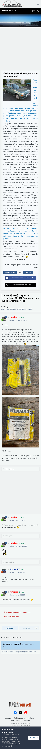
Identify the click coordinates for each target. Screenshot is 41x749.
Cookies (27, 720)
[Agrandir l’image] (20, 370)
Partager (11, 628)
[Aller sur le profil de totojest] (4, 318)
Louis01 (36, 24)
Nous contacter (16, 720)
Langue (8, 718)
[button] (33, 20)
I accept (34, 738)
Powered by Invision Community (20, 725)
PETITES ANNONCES (25, 309)
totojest (7, 307)
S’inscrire (28, 272)
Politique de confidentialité (24, 718)
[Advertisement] (20, 49)
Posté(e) (17, 320)
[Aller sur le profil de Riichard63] (4, 571)
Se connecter (10, 272)
